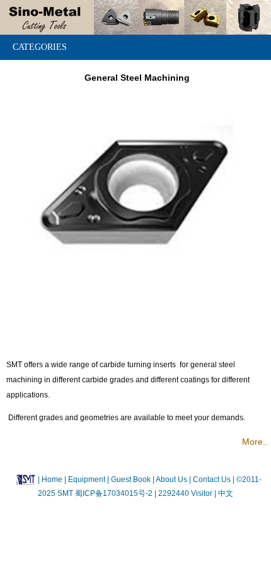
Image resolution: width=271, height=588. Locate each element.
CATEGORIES (40, 47)
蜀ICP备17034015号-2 (114, 493)
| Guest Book (130, 479)
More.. (255, 442)
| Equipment (85, 479)
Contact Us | (212, 479)
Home (52, 479)
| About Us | (172, 479)
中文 (224, 493)
